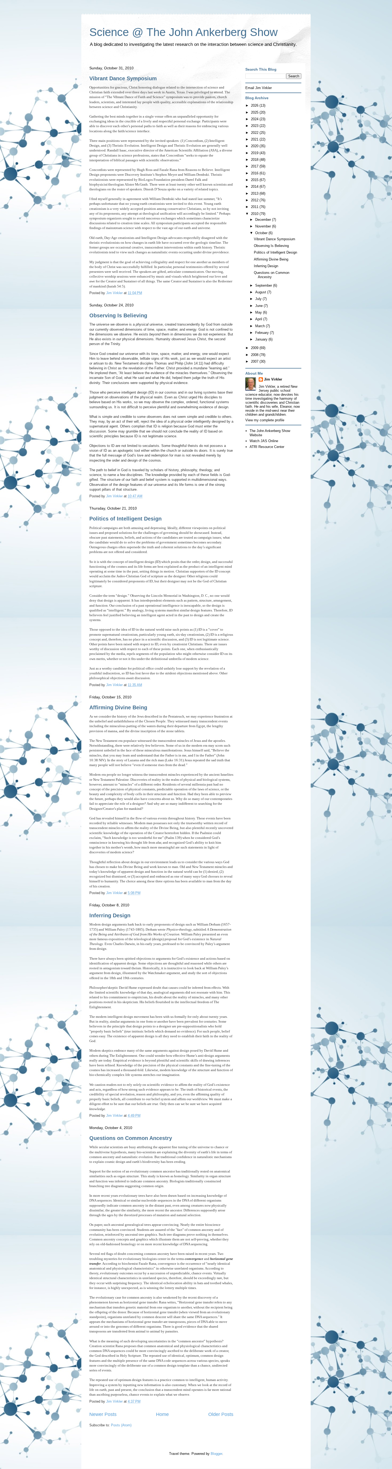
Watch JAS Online (264, 441)
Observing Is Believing (118, 315)
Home (162, 1414)
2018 (255, 160)
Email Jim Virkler (258, 88)
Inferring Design (109, 915)
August (261, 292)
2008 (255, 355)
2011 (255, 207)
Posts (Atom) (121, 1425)
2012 (255, 200)
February (262, 333)
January (262, 339)
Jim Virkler (273, 379)
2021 (255, 139)
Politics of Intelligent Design (125, 519)
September (264, 285)
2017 (255, 166)
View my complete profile (264, 420)
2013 (255, 193)
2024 (255, 119)
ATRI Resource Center (267, 447)
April (259, 319)
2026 (255, 105)
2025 (255, 112)
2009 (255, 348)
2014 (255, 187)
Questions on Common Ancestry (130, 1138)
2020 (255, 146)
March (260, 326)
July (259, 299)
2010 (255, 214)
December (263, 220)
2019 (255, 153)
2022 (255, 133)
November (263, 226)
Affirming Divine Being (118, 707)
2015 (255, 180)
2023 (255, 126)
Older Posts (220, 1414)
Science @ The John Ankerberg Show (183, 32)
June (259, 306)
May (259, 312)
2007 (255, 361)
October (262, 233)
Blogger (216, 1454)
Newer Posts (103, 1414)
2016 (255, 173)
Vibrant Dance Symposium (123, 78)
